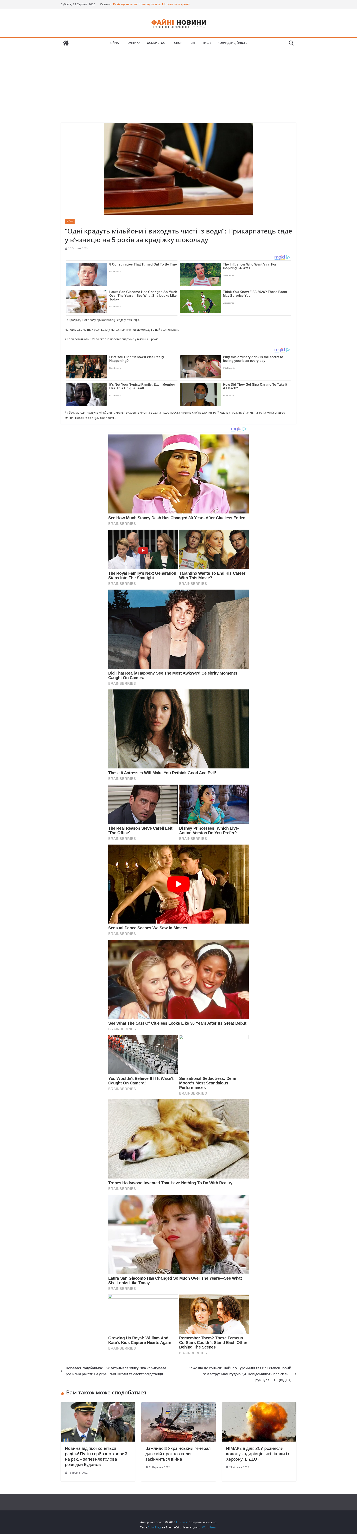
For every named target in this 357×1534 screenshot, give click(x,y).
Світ (193, 43)
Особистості (157, 43)
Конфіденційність (232, 43)
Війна (114, 43)
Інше (207, 43)
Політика (132, 43)
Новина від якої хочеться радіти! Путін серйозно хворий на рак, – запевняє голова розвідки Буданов (96, 1456)
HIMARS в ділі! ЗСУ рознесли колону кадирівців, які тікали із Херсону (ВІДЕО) (257, 1453)
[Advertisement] (178, 79)
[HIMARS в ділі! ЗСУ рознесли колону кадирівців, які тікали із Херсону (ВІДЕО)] (259, 1405)
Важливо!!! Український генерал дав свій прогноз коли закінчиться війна (178, 1453)
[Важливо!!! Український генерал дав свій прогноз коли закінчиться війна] (178, 1405)
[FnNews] (66, 43)
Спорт (179, 43)
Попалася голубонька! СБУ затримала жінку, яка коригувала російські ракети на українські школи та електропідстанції (116, 1371)
